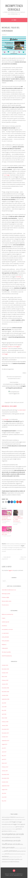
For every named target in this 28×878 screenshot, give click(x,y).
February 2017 (5, 767)
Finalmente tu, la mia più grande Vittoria (6, 518)
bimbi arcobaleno (5, 822)
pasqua (3, 854)
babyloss (12, 817)
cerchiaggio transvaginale (13, 547)
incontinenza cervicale (11, 549)
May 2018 (4, 710)
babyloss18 (18, 817)
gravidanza (19, 829)
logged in (10, 570)
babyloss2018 (17, 819)
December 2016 (5, 774)
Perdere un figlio (5, 597)
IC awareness (14, 831)
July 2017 (4, 748)
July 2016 (4, 793)
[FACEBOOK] (14, 870)
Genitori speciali (10, 543)
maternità (24, 847)
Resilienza (4, 644)
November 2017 (5, 733)
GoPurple (14, 829)
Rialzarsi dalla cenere (6, 601)
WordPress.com (18, 875)
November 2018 (5, 691)
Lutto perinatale (5, 637)
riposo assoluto (11, 856)
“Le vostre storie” (21, 410)
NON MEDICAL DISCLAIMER (9, 406)
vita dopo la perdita (14, 859)
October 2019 (5, 672)
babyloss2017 (12, 819)
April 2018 (4, 714)
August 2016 (4, 789)
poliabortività (12, 854)
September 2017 (5, 740)
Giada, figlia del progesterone (6, 558)
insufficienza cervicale (11, 844)
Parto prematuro (5, 640)
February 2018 (5, 721)
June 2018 (4, 706)
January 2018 (5, 725)
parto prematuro (10, 851)
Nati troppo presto (6, 593)
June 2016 (4, 797)
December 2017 (5, 729)
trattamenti (5, 859)
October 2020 (5, 665)
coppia (3, 826)
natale (3, 851)
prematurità (17, 854)
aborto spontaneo (6, 817)
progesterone (23, 854)
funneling (18, 276)
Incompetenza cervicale (7, 629)
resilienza (5, 856)
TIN (21, 856)
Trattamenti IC (17, 545)
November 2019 (5, 669)
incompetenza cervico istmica (11, 837)
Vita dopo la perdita (6, 652)
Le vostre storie (9, 545)
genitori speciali (20, 826)
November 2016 (5, 778)
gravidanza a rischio (7, 831)
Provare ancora (5, 605)
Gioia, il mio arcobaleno (23, 558)
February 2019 (5, 680)
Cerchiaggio (6, 419)
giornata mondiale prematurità (7, 829)
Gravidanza (16, 543)
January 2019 (5, 684)
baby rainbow (22, 819)
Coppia (3, 618)
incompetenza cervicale (14, 7)
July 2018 (4, 703)
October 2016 (5, 782)
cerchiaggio (7, 175)
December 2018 (5, 688)
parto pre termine (21, 851)
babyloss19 (22, 817)
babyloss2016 (5, 819)
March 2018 (4, 718)
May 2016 (4, 801)
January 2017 (5, 770)
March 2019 (4, 676)
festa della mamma (12, 826)
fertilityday (7, 826)
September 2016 (5, 785)
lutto (21, 844)
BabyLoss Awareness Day (7, 614)
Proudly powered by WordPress (13, 874)
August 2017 (4, 744)
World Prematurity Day (7, 655)
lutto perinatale (8, 847)
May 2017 (4, 755)
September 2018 (5, 699)
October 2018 (5, 695)
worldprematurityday (14, 861)
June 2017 (4, 752)
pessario (7, 854)
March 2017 (4, 763)
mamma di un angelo (18, 847)
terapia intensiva (17, 856)
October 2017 (5, 736)
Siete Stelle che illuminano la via (9, 590)
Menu (15, 20)
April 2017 (4, 759)
